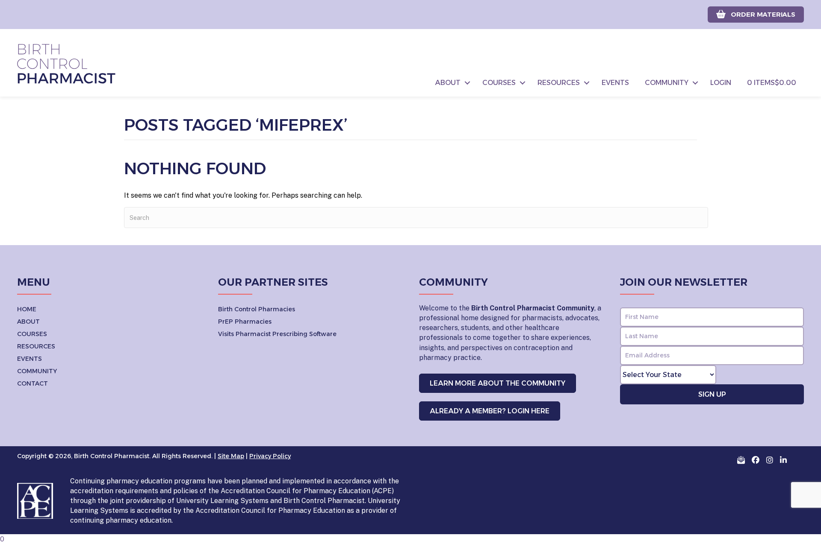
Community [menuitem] (666, 83)
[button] (467, 82)
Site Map (231, 456)
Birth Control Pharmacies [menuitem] (256, 309)
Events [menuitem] (615, 83)
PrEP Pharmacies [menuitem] (245, 321)
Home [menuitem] (26, 309)
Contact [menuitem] (32, 383)
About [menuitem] (448, 83)
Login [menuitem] (720, 83)
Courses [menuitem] (499, 83)
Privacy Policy (270, 456)
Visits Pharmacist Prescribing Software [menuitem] (277, 334)
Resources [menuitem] (558, 83)
